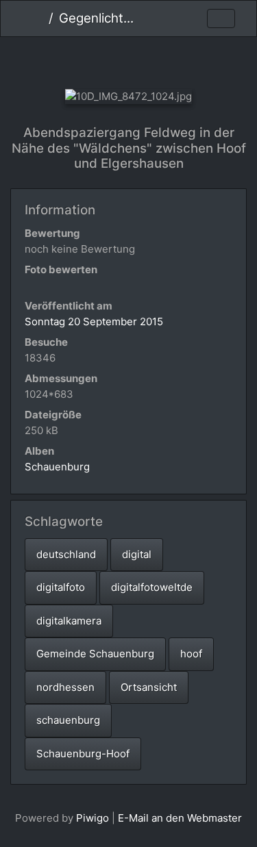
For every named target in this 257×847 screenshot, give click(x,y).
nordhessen (65, 687)
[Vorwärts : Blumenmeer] (174, 60)
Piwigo (92, 817)
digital (136, 554)
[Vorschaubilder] (128, 60)
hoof (191, 653)
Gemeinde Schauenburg (95, 653)
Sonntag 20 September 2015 (94, 321)
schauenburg (68, 719)
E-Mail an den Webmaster (180, 817)
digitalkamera (68, 620)
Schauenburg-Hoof (83, 753)
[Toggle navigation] (221, 19)
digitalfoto (60, 587)
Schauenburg (57, 466)
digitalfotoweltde (152, 587)
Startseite (38, 18)
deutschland (66, 554)
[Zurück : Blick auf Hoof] (83, 60)
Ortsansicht (149, 687)
